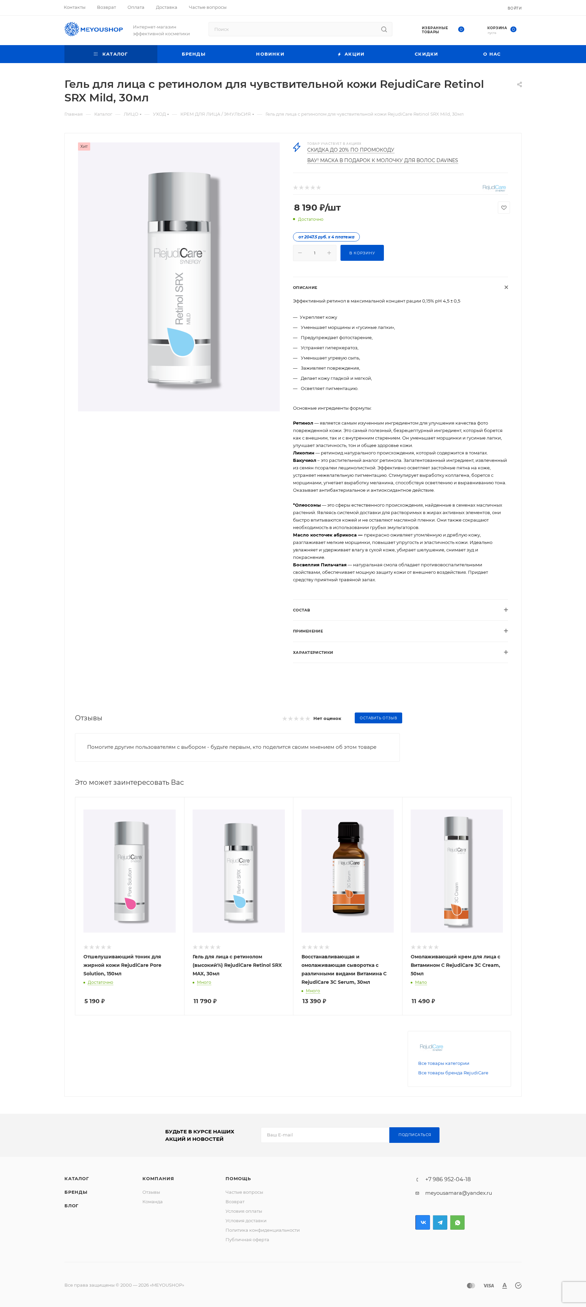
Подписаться (414, 1134)
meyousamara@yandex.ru (458, 1193)
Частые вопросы (244, 1192)
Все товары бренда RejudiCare (453, 1072)
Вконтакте (422, 1222)
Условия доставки (246, 1220)
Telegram (440, 1222)
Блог (71, 1205)
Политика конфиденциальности (263, 1230)
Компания (158, 1178)
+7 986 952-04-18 (448, 1179)
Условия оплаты (244, 1211)
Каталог (76, 1178)
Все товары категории (443, 1063)
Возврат (235, 1201)
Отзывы (151, 1192)
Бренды (75, 1192)
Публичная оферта (247, 1239)
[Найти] (384, 29)
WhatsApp (457, 1222)
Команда (152, 1201)
